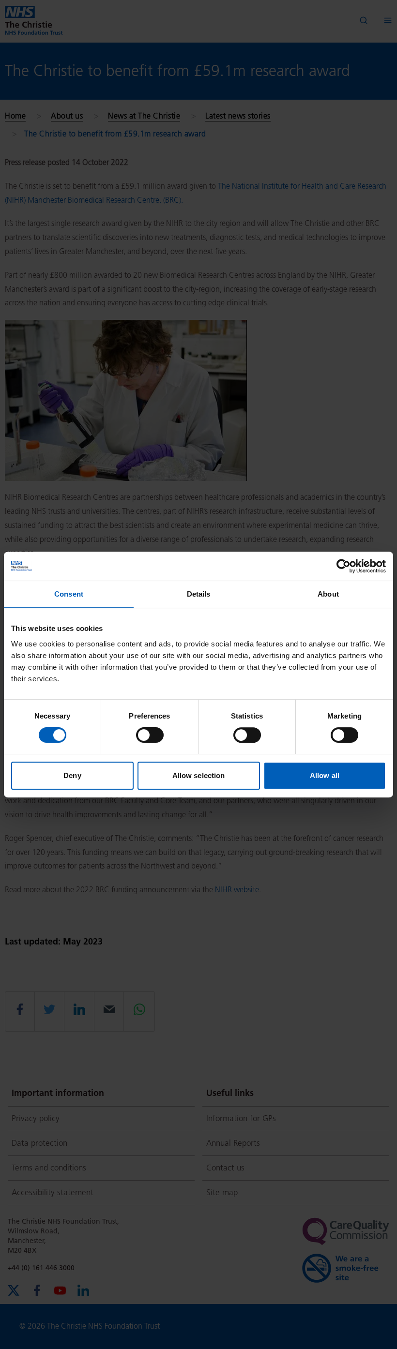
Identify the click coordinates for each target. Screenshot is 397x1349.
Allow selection (198, 775)
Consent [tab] (68, 594)
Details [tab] (199, 594)
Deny (72, 775)
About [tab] (328, 594)
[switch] (150, 735)
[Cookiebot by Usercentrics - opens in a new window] (343, 566)
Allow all (324, 775)
